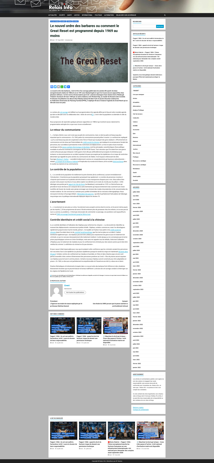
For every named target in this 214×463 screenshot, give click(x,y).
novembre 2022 (138, 328)
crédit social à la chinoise (91, 142)
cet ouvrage (64, 112)
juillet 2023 (136, 297)
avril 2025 (136, 227)
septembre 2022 (138, 336)
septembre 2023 (138, 289)
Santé (69, 15)
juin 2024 (135, 254)
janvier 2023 (137, 320)
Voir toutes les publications (75, 292)
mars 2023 (136, 313)
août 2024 (136, 246)
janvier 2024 (137, 274)
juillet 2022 (136, 344)
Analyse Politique (138, 110)
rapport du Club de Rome (76, 184)
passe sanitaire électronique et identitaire (76, 147)
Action (63, 325)
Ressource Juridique (66, 327)
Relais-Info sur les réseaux (126, 15)
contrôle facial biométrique (83, 232)
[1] (92, 114)
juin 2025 (135, 223)
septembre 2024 (138, 242)
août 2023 (136, 293)
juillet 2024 (136, 250)
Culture (135, 122)
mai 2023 (136, 305)
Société (62, 15)
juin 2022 (135, 348)
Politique (98, 15)
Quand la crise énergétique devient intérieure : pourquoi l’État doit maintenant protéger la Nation (148, 77)
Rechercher (137, 21)
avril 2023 (136, 309)
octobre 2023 (137, 285)
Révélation (75, 21)
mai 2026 (136, 196)
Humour (135, 141)
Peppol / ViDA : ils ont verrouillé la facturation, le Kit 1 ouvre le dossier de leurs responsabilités (62, 338)
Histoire (135, 137)
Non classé (136, 153)
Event (53, 40)
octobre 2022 (137, 332)
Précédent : (66, 303)
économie (88, 327)
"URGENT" (80, 325)
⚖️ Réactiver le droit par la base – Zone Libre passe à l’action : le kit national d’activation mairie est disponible (147, 68)
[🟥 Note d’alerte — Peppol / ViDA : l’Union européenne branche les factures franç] (121, 431)
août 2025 (136, 215)
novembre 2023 (138, 281)
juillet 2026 (136, 192)
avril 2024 (136, 262)
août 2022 (136, 340)
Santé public (108, 331)
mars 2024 (136, 266)
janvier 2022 (137, 367)
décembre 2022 (138, 324)
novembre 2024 (138, 235)
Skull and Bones (118, 161)
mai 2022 (136, 352)
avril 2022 (136, 356)
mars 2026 (136, 203)
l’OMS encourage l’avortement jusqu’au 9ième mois (73, 214)
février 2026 (137, 207)
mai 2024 (136, 258)
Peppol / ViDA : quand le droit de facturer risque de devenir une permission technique (88, 338)
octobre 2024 (137, 238)
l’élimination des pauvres (85, 194)
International (87, 15)
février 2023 (137, 317)
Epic (134, 133)
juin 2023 (135, 301)
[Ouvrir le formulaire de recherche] (165, 15)
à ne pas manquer (55, 21)
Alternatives (109, 15)
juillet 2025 (136, 219)
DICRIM (135, 126)
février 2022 (137, 363)
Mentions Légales (138, 407)
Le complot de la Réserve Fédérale (66, 161)
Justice (76, 15)
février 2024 (137, 270)
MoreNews (110, 461)
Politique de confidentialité (141, 409)
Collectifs (136, 118)
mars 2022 (136, 359)
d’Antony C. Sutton (62, 159)
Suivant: (110, 303)
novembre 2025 (138, 211)
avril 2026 (136, 199)
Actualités (52, 15)
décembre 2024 (138, 231)
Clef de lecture (55, 327)
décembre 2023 (138, 278)
